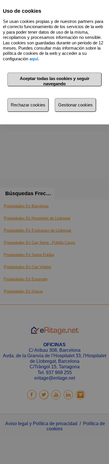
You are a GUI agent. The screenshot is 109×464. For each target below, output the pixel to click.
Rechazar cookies (28, 104)
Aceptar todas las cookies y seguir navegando (55, 81)
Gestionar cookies (75, 104)
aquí (33, 58)
